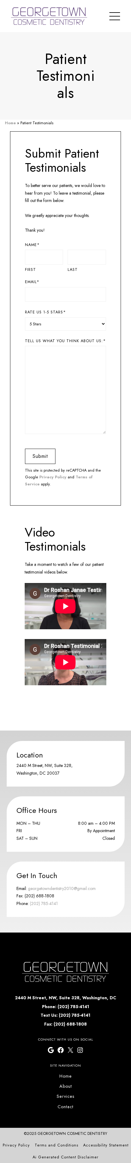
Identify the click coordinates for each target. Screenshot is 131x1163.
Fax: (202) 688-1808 (65, 1024)
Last (73, 269)
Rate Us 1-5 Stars (45, 312)
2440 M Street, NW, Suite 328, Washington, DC (65, 998)
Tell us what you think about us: (65, 341)
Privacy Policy (52, 477)
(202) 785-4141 (44, 903)
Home (10, 123)
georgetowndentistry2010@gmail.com (62, 888)
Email (32, 282)
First (30, 269)
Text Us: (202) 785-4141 (65, 1015)
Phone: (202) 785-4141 (65, 1007)
